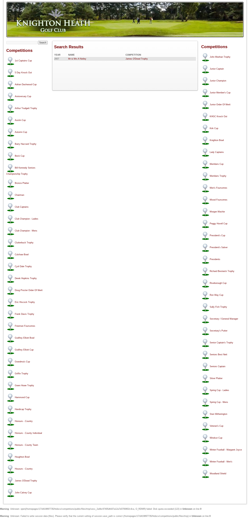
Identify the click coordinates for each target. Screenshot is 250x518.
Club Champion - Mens (26, 231)
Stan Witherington (218, 414)
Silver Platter (216, 378)
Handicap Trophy (23, 409)
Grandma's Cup (22, 362)
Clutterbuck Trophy (24, 242)
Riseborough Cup (218, 283)
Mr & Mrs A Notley (77, 58)
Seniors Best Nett (218, 354)
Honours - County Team (26, 445)
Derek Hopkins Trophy (26, 278)
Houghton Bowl (22, 457)
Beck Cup (19, 156)
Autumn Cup (21, 132)
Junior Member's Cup (220, 92)
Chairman (19, 195)
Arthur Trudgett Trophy (26, 108)
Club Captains (22, 207)
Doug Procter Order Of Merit (29, 290)
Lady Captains (217, 152)
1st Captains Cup (23, 60)
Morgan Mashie (217, 211)
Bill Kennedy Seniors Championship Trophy (20, 170)
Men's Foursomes (218, 188)
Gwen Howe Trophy (24, 385)
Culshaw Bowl (22, 254)
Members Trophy (218, 176)
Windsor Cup (216, 438)
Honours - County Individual (28, 433)
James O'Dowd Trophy (26, 481)
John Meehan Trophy (220, 57)
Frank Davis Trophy (24, 314)
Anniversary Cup (23, 96)
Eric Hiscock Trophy (25, 302)
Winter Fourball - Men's (221, 461)
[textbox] (21, 42)
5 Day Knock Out (23, 72)
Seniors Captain (217, 366)
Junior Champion (218, 80)
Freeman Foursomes (25, 326)
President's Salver (219, 247)
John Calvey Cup (23, 492)
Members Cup (216, 164)
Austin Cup (20, 120)
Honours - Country (24, 421)
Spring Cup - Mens (219, 402)
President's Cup (217, 235)
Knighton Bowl (217, 140)
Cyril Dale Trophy (23, 266)
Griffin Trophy (21, 373)
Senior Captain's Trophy (221, 342)
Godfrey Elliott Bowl (24, 338)
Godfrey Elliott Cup (24, 350)
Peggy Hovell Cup (218, 223)
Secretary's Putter (218, 330)
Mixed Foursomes (218, 199)
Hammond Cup (22, 397)
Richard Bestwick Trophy (222, 271)
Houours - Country (24, 469)
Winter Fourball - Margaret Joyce (226, 449)
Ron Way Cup (216, 295)
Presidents (215, 259)
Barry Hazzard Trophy (25, 144)
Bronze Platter (22, 183)
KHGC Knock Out (218, 116)
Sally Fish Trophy (218, 307)
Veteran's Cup (216, 426)
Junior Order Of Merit (220, 104)
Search (42, 42)
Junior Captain (217, 69)
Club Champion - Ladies (26, 219)
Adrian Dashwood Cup (26, 84)
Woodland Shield (218, 473)
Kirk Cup (214, 128)
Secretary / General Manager (224, 319)
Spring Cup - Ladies (219, 390)
